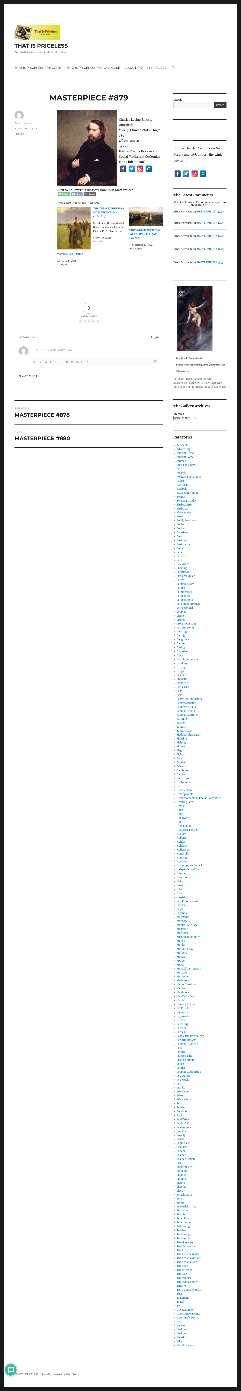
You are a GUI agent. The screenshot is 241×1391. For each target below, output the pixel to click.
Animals (182, 461)
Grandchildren (185, 790)
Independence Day (188, 869)
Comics (181, 588)
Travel (180, 1301)
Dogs (180, 655)
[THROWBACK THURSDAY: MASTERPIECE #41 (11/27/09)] (111, 225)
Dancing (182, 631)
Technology (184, 1234)
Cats (179, 560)
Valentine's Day (186, 1317)
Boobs (180, 524)
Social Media (184, 1194)
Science (181, 1155)
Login (154, 337)
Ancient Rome (185, 457)
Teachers (182, 1230)
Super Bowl (183, 1218)
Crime (180, 615)
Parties (181, 1032)
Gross (180, 806)
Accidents (182, 445)
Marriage (182, 921)
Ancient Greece (186, 453)
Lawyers (182, 905)
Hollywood (183, 849)
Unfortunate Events (188, 1313)
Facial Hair (183, 687)
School (181, 1151)
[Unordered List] (61, 362)
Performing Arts (186, 1040)
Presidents (183, 1091)
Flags (180, 750)
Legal (180, 909)
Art (178, 469)
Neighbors (183, 992)
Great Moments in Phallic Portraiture (199, 798)
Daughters (183, 639)
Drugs (180, 671)
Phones (19, 133)
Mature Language (187, 925)
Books (180, 528)
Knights (181, 897)
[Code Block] (72, 362)
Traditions (183, 1297)
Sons (180, 1198)
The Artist (183, 1250)
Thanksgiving (185, 1242)
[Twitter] (131, 168)
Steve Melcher (23, 123)
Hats (179, 822)
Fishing (181, 742)
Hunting (182, 857)
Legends (182, 913)
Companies (183, 595)
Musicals (182, 972)
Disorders (182, 651)
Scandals (182, 1147)
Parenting (182, 1024)
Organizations (185, 1016)
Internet (182, 873)
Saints (180, 1139)
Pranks (181, 1087)
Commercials (184, 592)
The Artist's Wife (187, 1262)
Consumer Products (188, 603)
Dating (181, 635)
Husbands (183, 861)
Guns (180, 810)
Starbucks (183, 1210)
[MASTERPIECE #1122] (73, 228)
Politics (181, 1067)
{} (82, 361)
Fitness (181, 746)
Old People (183, 1008)
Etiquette (182, 679)
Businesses (183, 544)
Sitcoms (181, 1186)
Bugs (180, 536)
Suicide (181, 1214)
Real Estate (183, 1119)
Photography (184, 1056)
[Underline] (46, 362)
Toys (179, 1293)
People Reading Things (190, 1036)
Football (181, 762)
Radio (180, 1115)
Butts (180, 548)
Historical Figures (187, 829)
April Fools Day (186, 465)
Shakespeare (184, 1167)
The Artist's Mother (189, 1258)
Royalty (181, 1135)
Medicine (182, 929)
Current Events (185, 627)
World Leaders (185, 1345)
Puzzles (181, 1107)
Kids (179, 893)
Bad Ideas (182, 484)
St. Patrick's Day (186, 1206)
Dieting (181, 643)
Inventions (183, 877)
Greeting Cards (185, 802)
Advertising (184, 449)
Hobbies (182, 837)
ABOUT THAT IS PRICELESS (145, 67)
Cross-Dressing (186, 623)
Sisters (181, 1182)
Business (182, 540)
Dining (181, 647)
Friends (181, 766)
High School (184, 825)
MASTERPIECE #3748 (210, 236)
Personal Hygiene (187, 1044)
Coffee (180, 580)
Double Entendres (187, 659)
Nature (181, 988)
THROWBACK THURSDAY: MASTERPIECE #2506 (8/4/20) (145, 234)
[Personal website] (148, 168)
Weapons (182, 1325)
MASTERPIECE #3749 (210, 211)
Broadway (182, 532)
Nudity (181, 1000)
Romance (182, 1131)
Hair (179, 814)
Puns (180, 1103)
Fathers (181, 726)
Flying (180, 754)
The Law (182, 1274)
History (181, 833)
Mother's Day (185, 948)
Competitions (185, 599)
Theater (181, 1286)
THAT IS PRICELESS (41, 45)
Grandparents (185, 794)
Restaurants (184, 1127)
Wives (180, 1341)
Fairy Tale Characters (189, 699)
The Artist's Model (188, 1254)
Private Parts (184, 1099)
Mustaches (183, 976)
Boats (180, 516)
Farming (182, 718)
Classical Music (186, 576)
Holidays (182, 845)
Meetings (182, 933)
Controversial (185, 607)
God (179, 786)
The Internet (184, 1270)
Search (177, 99)
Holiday (181, 841)
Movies (181, 956)
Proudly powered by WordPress (60, 1374)
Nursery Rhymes (187, 1004)
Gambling (182, 770)
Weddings (183, 1333)
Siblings (181, 1174)
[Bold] (35, 362)
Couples (181, 611)
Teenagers (183, 1238)
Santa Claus (183, 1143)
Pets (179, 1048)
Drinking (182, 663)
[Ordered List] (56, 362)
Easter (180, 675)
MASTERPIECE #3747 (210, 262)
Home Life (183, 853)
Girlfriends (183, 782)
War (179, 1321)
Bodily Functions (187, 520)
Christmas (183, 572)
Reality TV (183, 1123)
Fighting (182, 738)
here (197, 382)
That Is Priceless (186, 1246)
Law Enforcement (187, 901)
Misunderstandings (188, 937)
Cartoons (182, 556)
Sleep (180, 1190)
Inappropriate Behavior (190, 865)
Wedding (182, 1329)
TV (178, 1305)
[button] (173, 68)
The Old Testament (188, 1282)
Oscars (181, 1020)
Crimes (181, 619)
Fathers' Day (184, 730)
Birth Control (184, 504)
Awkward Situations (189, 477)
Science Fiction (186, 1159)
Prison (181, 1095)
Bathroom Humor (187, 492)
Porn (179, 1083)
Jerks (180, 881)
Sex (179, 1163)
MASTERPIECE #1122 (70, 254)
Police (180, 1063)
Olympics (182, 1012)
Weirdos (182, 1337)
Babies (181, 480)
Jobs (179, 889)
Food (180, 758)
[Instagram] (140, 168)
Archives (178, 414)
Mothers (182, 952)
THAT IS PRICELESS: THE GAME (37, 67)
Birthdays (182, 508)
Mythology (183, 980)
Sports (181, 1202)
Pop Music (183, 1079)
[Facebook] (123, 168)
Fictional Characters (189, 734)
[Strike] (51, 362)
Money (181, 941)
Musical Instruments (189, 968)
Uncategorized (185, 1309)
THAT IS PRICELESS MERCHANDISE (93, 67)
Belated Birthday (186, 500)
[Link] (77, 362)
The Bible (182, 1266)
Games (181, 774)
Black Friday (184, 512)
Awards (181, 473)
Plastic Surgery (185, 1059)
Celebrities (183, 564)
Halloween (183, 818)
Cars (179, 552)
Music (180, 964)
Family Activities (186, 703)
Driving (181, 667)
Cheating (182, 568)
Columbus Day (185, 584)
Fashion (181, 722)
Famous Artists (186, 710)
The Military (184, 1278)
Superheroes (184, 1222)
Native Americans (187, 984)
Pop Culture (183, 1075)
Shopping (182, 1171)
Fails (179, 695)
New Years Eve (185, 996)
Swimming (183, 1226)
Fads (179, 691)
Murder (181, 960)
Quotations (183, 1111)
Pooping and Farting (189, 1071)
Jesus (180, 885)
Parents (181, 1028)
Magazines (183, 917)
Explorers (182, 683)
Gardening (183, 778)
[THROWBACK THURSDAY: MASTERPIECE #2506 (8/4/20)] (146, 216)
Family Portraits (186, 707)
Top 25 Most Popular (189, 1289)
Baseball (182, 488)
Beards (181, 496)
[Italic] (40, 362)
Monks (181, 944)
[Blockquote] (67, 362)
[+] (88, 361)
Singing (181, 1178)
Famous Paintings (187, 714)
